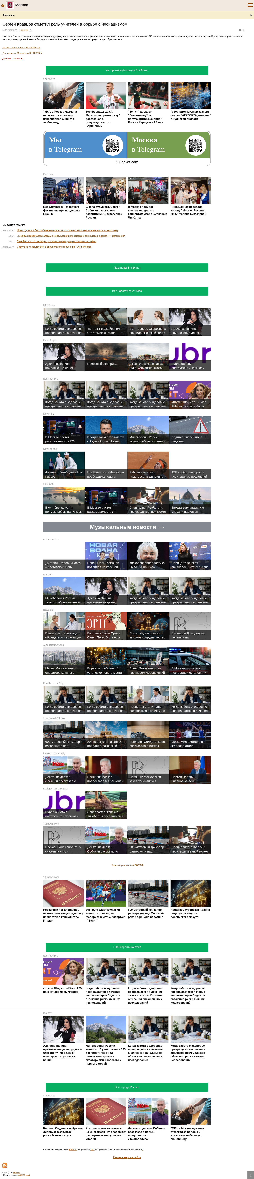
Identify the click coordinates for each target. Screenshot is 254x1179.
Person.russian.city (54, 906)
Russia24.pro (50, 531)
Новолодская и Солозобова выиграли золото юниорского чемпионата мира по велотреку (67, 230)
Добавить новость (12, 58)
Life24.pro (49, 458)
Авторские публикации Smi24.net (127, 70)
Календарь (9, 15)
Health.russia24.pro (54, 836)
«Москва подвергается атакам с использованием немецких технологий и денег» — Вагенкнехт (71, 235)
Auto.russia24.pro (53, 797)
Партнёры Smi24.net (127, 420)
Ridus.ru (24, 30)
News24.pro (50, 493)
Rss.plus (48, 174)
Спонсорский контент (127, 1099)
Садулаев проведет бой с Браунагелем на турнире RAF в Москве (54, 246)
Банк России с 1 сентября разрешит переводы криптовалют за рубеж (56, 241)
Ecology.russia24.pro (55, 941)
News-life (48, 566)
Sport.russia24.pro (54, 871)
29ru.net (48, 636)
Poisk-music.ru (51, 692)
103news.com (51, 976)
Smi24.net (49, 79)
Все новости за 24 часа (127, 443)
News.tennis (50, 601)
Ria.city (47, 727)
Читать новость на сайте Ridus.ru (21, 47)
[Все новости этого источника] (30, 30)
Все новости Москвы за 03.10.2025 (22, 53)
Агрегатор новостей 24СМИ (127, 1018)
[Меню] (250, 5)
